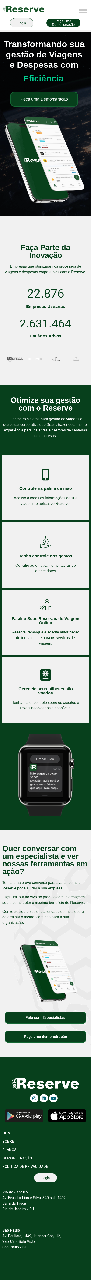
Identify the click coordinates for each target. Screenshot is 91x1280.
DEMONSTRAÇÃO (17, 1158)
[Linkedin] (44, 1098)
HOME (7, 1133)
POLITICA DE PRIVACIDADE (25, 1166)
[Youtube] (53, 1098)
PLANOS (9, 1150)
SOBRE (8, 1141)
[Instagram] (34, 1098)
